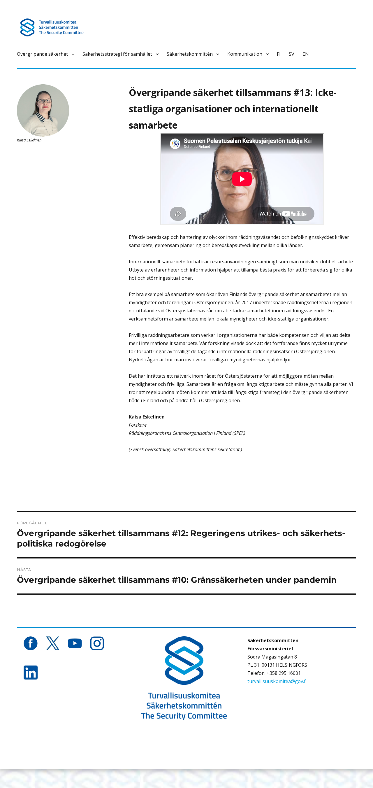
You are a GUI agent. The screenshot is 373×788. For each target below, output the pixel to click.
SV (291, 54)
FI (279, 54)
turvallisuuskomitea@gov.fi (277, 681)
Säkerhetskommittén (190, 54)
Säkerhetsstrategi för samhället (117, 54)
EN (305, 54)
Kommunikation (244, 54)
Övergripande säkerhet (42, 54)
